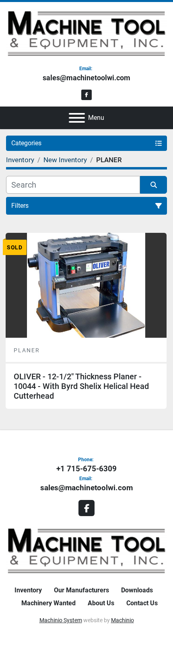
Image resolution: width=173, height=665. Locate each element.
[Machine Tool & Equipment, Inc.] (86, 550)
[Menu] (77, 118)
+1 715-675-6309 (86, 468)
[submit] (153, 185)
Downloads (137, 590)
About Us (101, 603)
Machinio (122, 620)
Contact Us (142, 603)
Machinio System (60, 620)
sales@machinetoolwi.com (86, 77)
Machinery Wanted (48, 603)
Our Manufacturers (81, 590)
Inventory (28, 590)
